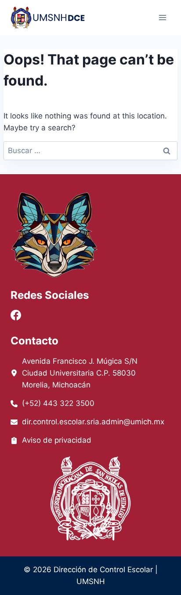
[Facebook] (16, 315)
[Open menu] (162, 17)
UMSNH (90, 581)
